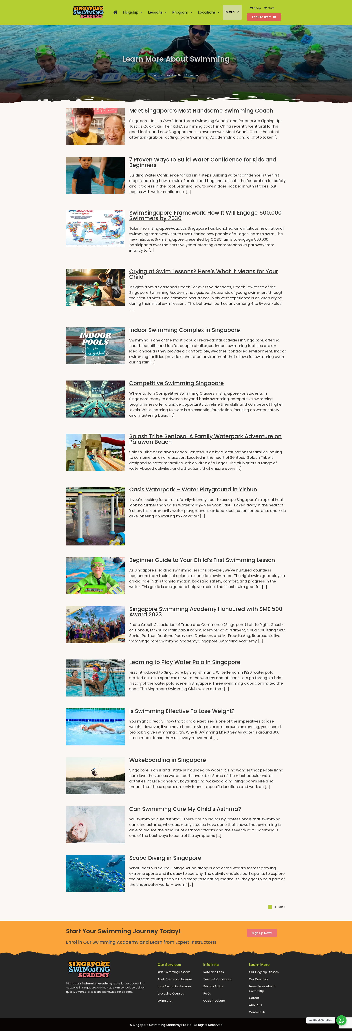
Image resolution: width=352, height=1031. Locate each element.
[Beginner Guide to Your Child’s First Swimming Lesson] (95, 575)
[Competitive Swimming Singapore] (95, 399)
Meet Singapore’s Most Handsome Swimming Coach (201, 111)
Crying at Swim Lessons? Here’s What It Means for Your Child (203, 274)
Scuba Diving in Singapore (165, 858)
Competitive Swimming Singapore (176, 383)
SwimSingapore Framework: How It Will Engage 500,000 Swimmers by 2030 (205, 215)
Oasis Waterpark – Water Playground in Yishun (193, 489)
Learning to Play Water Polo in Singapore (184, 662)
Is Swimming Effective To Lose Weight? (182, 711)
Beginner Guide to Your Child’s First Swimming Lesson (202, 560)
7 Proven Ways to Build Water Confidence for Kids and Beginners (202, 162)
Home (156, 75)
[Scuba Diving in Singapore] (95, 873)
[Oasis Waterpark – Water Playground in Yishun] (95, 516)
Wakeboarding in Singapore (167, 760)
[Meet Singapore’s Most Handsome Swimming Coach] (95, 126)
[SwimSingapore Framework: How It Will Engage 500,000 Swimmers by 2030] (95, 228)
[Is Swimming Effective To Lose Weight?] (95, 726)
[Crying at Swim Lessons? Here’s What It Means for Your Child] (95, 287)
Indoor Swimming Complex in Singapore (184, 330)
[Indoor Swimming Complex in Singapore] (95, 345)
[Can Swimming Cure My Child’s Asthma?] (95, 824)
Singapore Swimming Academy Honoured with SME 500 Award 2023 (205, 611)
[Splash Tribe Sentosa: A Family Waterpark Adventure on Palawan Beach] (95, 452)
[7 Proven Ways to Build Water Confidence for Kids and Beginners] (95, 175)
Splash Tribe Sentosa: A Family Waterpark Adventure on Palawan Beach (205, 439)
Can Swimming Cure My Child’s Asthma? (185, 809)
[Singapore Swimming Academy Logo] (88, 7)
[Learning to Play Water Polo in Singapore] (95, 677)
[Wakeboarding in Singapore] (95, 775)
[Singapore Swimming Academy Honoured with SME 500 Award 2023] (95, 624)
